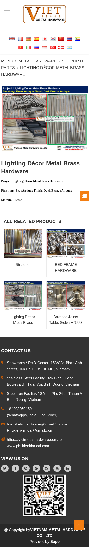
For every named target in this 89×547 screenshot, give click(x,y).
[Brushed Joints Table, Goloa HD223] (66, 295)
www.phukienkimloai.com (28, 446)
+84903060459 (19, 409)
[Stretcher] (23, 243)
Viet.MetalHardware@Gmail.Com (35, 424)
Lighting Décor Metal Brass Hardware (23, 323)
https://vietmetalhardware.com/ (33, 439)
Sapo (55, 541)
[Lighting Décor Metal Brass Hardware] (23, 295)
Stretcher (23, 264)
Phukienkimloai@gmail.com (30, 430)
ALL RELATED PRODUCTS (33, 221)
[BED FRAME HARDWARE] (66, 243)
